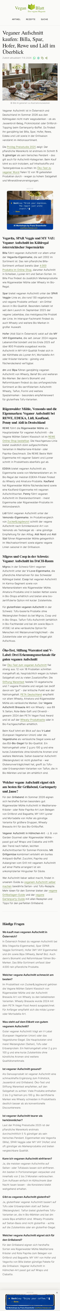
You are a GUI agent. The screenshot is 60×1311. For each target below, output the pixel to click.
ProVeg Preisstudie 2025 (21, 146)
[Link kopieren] (42, 58)
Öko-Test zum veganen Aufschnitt (27, 665)
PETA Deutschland (31, 694)
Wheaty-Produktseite (32, 719)
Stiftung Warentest (13, 681)
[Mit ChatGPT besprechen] (38, 58)
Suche (44, 19)
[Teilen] (46, 58)
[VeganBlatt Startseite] (30, 11)
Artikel (16, 19)
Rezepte (30, 19)
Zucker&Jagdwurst (18, 521)
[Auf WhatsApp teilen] (34, 58)
